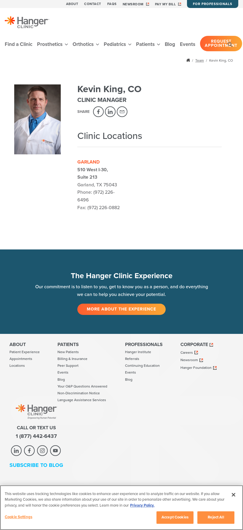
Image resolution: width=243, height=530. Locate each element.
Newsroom (133, 4)
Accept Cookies (175, 517)
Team (199, 60)
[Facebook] (98, 111)
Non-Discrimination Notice (78, 393)
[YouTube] (55, 450)
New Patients (68, 352)
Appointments (20, 359)
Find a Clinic (18, 44)
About (72, 4)
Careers (186, 352)
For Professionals (212, 4)
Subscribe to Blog (36, 465)
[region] (121, 507)
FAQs (112, 4)
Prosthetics (50, 44)
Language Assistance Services (81, 400)
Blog (170, 44)
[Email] (122, 111)
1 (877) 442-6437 (36, 436)
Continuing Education (142, 366)
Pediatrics (115, 44)
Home (188, 60)
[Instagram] (42, 450)
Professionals (144, 345)
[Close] (233, 494)
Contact (92, 4)
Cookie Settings (18, 517)
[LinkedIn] (110, 111)
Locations (17, 366)
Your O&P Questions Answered (82, 386)
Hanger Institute (138, 352)
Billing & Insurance (72, 359)
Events (187, 44)
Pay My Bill (165, 4)
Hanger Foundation (196, 368)
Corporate (194, 345)
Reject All (216, 517)
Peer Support (68, 366)
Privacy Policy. (142, 505)
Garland (88, 162)
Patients (146, 44)
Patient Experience (24, 352)
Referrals (132, 359)
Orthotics (84, 44)
